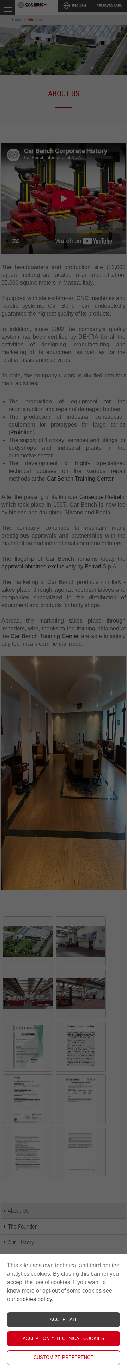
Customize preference (63, 1357)
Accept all (64, 1319)
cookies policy (34, 1299)
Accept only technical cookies (63, 1338)
